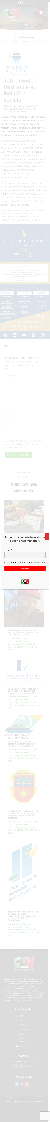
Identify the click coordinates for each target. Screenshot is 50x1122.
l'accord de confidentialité (31, 562)
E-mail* (8, 550)
